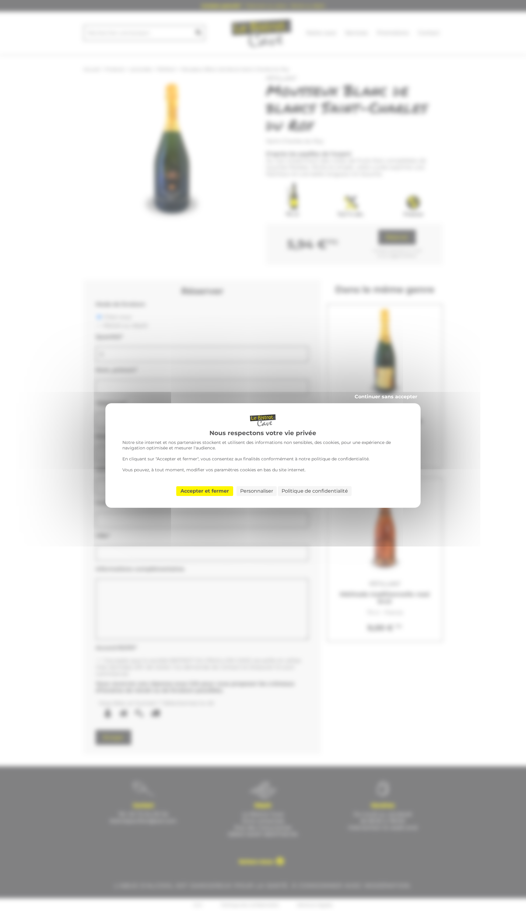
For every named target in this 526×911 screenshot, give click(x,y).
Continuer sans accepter (386, 397)
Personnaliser (256, 491)
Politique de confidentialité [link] (315, 491)
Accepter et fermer (205, 491)
